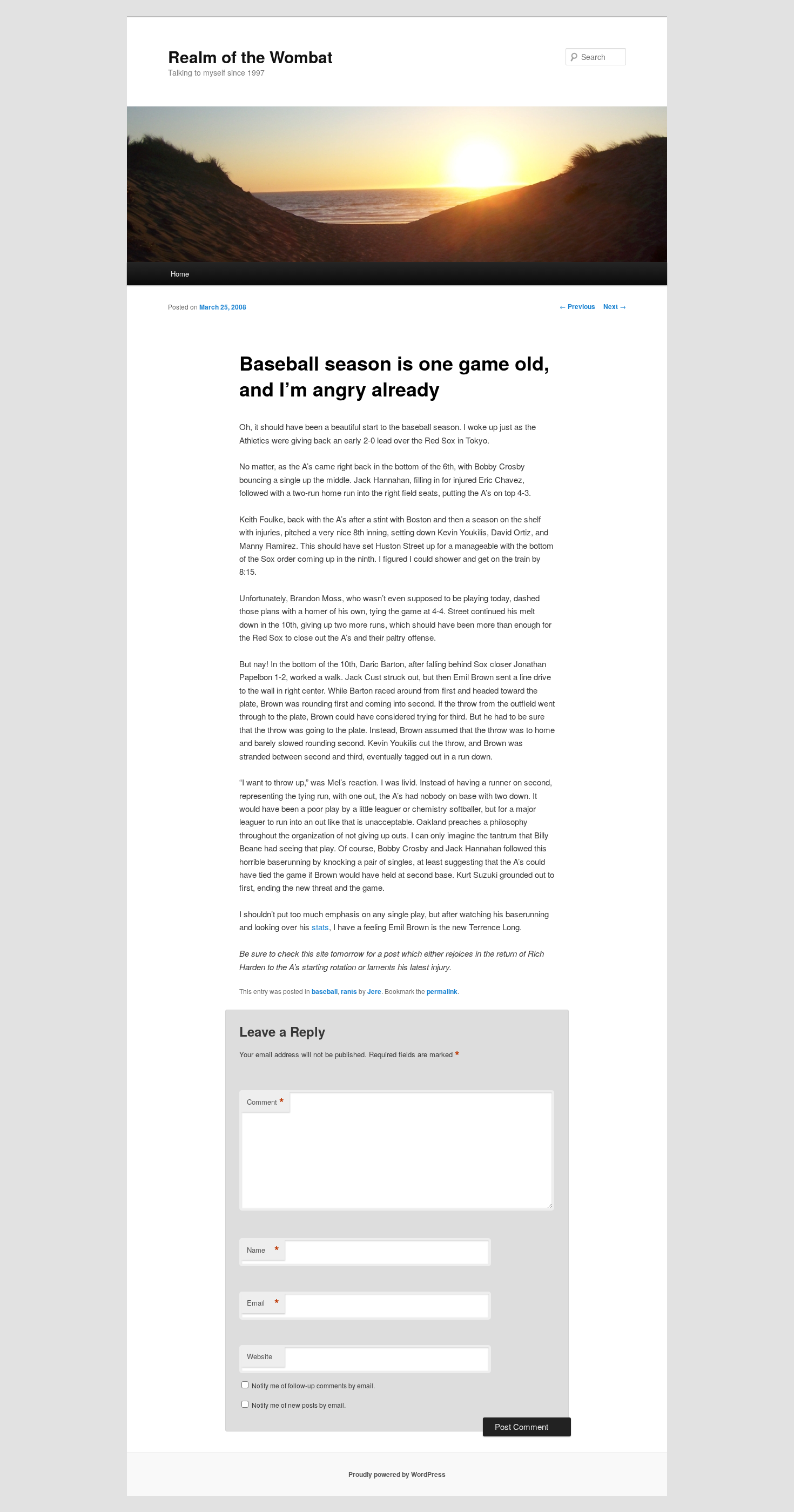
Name (263, 1250)
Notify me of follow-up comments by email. (313, 1385)
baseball (325, 991)
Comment (265, 1102)
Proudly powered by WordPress (397, 1474)
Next (614, 306)
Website (259, 1356)
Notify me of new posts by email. (299, 1404)
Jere (374, 991)
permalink (442, 991)
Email (263, 1303)
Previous (577, 306)
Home (180, 273)
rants (349, 991)
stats (320, 926)
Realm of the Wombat (250, 56)
